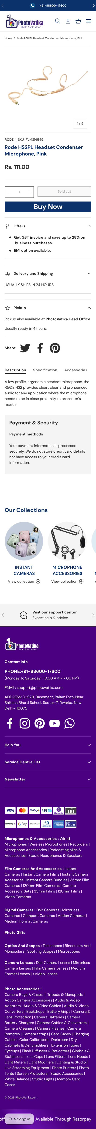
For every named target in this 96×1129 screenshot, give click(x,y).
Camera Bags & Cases (24, 994)
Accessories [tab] (75, 370)
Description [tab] (15, 370)
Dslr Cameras (47, 910)
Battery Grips (58, 1011)
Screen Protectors (32, 1073)
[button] (78, 21)
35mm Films (44, 891)
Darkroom (59, 1039)
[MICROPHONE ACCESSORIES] (67, 541)
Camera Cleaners (19, 1028)
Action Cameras (71, 915)
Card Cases (61, 1034)
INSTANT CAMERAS (24, 570)
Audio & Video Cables (42, 1005)
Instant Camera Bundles (46, 879)
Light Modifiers (41, 1062)
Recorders (79, 844)
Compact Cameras (39, 915)
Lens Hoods (78, 1056)
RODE (9, 139)
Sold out (64, 191)
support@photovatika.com (39, 687)
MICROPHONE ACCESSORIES (67, 570)
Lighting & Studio (71, 1062)
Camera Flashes (51, 1028)
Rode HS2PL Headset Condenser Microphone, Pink (50, 38)
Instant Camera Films (41, 874)
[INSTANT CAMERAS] (24, 541)
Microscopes (69, 951)
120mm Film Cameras (41, 885)
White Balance (17, 1079)
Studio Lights (43, 1079)
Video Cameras (18, 896)
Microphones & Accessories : (32, 838)
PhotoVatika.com (26, 1097)
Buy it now (48, 208)
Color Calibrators (33, 1039)
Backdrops (35, 1011)
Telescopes (52, 945)
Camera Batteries (49, 1017)
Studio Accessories (66, 1073)
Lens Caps (34, 1056)
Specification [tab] (45, 370)
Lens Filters (55, 1056)
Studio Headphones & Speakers (55, 855)
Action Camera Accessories (28, 1000)
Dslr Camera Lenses (53, 962)
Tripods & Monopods (65, 994)
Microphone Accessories (26, 849)
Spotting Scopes (41, 951)
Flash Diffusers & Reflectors (45, 1050)
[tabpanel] (48, 393)
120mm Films (69, 891)
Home (8, 38)
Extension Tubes (65, 1045)
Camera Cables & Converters (62, 1022)
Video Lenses (46, 973)
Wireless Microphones (48, 844)
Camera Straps (35, 1034)
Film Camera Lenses (51, 968)
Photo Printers (64, 1067)
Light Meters (15, 1062)
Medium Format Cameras (26, 921)
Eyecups (12, 1050)
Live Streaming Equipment (27, 1067)
